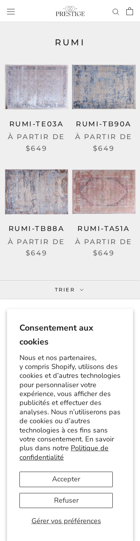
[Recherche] (115, 11)
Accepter (66, 479)
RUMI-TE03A (36, 124)
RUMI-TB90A (103, 124)
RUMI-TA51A (103, 228)
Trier (66, 289)
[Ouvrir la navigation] (11, 10)
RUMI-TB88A (37, 228)
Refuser (66, 500)
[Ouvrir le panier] (129, 11)
